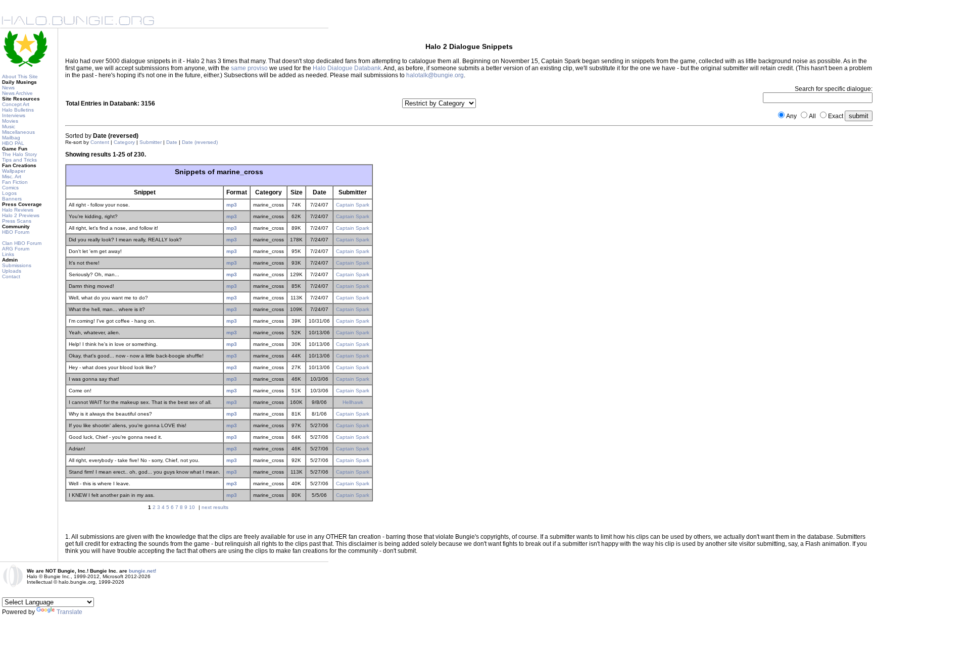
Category (124, 142)
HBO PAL (13, 143)
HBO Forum (15, 232)
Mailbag (11, 137)
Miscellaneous (18, 132)
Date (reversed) (200, 142)
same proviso (249, 68)
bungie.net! (142, 571)
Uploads (11, 271)
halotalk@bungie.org (435, 75)
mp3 (231, 205)
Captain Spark (352, 205)
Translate (69, 612)
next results (215, 507)
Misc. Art (11, 176)
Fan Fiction (15, 182)
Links (8, 254)
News (8, 87)
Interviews (13, 115)
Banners (12, 198)
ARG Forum (15, 248)
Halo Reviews (17, 210)
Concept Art (15, 104)
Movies (10, 121)
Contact (11, 276)
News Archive (17, 93)
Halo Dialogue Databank (347, 68)
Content (99, 142)
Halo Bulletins (18, 110)
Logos (9, 193)
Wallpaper (13, 171)
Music (8, 126)
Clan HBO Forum (21, 243)
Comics (10, 187)
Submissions (16, 265)
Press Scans (16, 221)
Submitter (150, 142)
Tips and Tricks (19, 160)
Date (171, 142)
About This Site (20, 76)
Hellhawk (353, 402)
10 (192, 507)
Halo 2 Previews (20, 215)
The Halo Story (19, 154)
